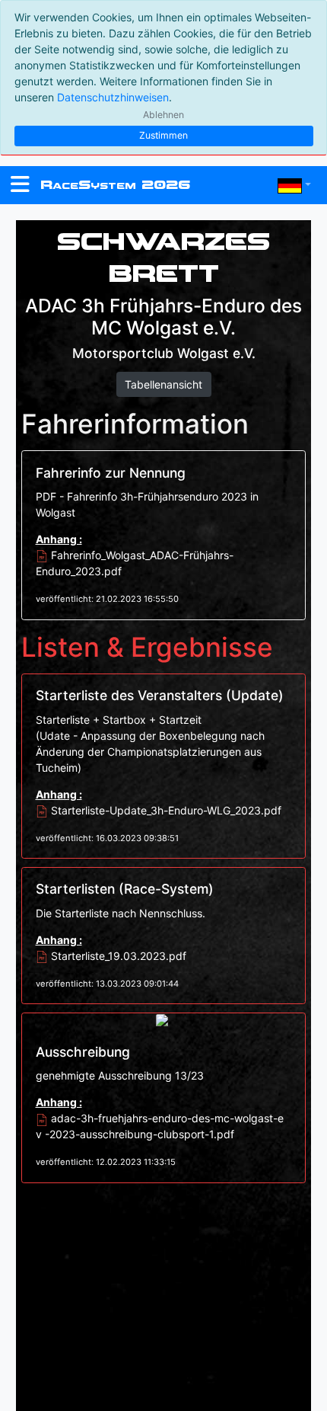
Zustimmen (163, 135)
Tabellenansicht (163, 384)
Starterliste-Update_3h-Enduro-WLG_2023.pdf (164, 810)
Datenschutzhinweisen (113, 97)
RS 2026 (115, 185)
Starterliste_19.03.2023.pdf (117, 955)
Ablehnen (163, 114)
